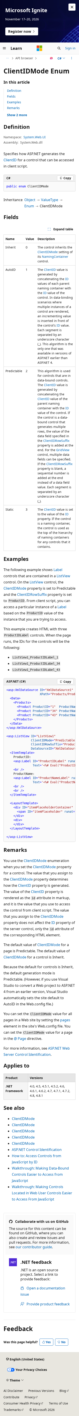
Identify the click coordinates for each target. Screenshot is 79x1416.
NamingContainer (55, 256)
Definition (14, 90)
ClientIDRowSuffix (56, 441)
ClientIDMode (48, 252)
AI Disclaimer (13, 1391)
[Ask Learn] (51, 58)
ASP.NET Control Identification (37, 1149)
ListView (63, 575)
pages (65, 1020)
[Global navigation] (4, 48)
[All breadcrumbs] (7, 58)
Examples (14, 102)
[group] (39, 763)
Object (29, 199)
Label (58, 569)
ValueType (49, 199)
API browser (24, 58)
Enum (29, 206)
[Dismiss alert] (71, 7)
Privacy (30, 1397)
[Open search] (59, 48)
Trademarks (12, 1410)
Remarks (13, 108)
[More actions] (71, 58)
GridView (62, 450)
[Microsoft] (39, 48)
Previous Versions (41, 1391)
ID (66, 279)
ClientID (10, 160)
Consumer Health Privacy (22, 1403)
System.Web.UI (34, 137)
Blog (62, 1391)
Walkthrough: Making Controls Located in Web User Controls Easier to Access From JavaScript (42, 1193)
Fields (11, 96)
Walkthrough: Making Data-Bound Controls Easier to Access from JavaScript (40, 1174)
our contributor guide (34, 1247)
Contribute (11, 1397)
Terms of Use (58, 1403)
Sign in (70, 48)
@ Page (20, 1038)
